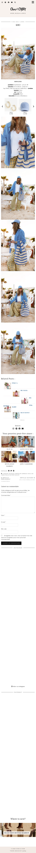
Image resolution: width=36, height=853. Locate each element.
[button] (33, 2)
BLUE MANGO (25, 413)
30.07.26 (10, 449)
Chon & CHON (18, 9)
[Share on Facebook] (9, 471)
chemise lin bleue (8, 473)
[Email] (12, 2)
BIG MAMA (24, 390)
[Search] (15, 2)
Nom (3, 515)
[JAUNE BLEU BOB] (26, 441)
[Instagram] (2, 2)
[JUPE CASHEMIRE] (26, 456)
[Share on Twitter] (11, 471)
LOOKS (22, 21)
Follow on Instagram (18, 686)
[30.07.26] (9, 441)
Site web (4, 529)
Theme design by (18, 851)
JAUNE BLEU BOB (26, 449)
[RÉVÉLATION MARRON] (9, 456)
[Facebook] (8, 2)
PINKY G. (15, 383)
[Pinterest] (5, 2)
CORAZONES (5, 479)
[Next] (33, 106)
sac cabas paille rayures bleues (17, 474)
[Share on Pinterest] (13, 471)
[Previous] (2, 106)
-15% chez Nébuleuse (27, 479)
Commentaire (6, 495)
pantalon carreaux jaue (23, 473)
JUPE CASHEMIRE (26, 464)
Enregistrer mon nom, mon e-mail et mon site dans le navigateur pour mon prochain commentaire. (16, 537)
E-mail (3, 522)
